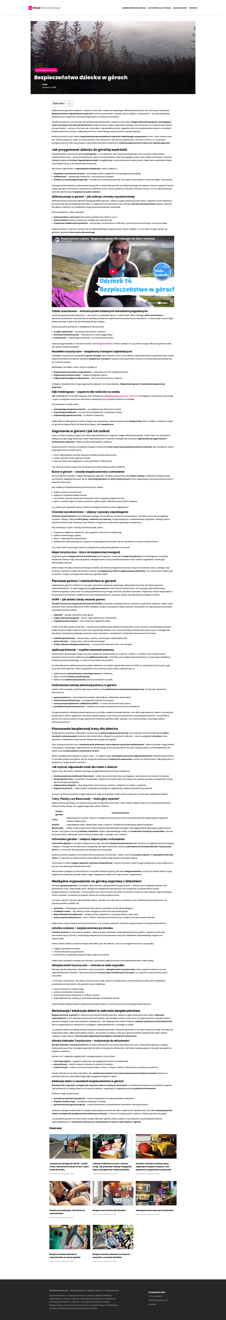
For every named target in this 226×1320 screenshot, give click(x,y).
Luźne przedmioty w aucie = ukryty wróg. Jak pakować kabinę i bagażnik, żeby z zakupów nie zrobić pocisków (112, 1166)
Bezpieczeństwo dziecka (134, 8)
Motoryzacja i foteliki (160, 8)
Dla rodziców (180, 8)
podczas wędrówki (121, 396)
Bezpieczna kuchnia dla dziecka (109, 1210)
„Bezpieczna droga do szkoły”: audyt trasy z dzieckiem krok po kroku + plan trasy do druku (69, 1166)
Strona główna (156, 1296)
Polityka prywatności (158, 1300)
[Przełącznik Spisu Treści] (68, 104)
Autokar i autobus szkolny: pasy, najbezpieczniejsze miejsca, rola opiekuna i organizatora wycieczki (153, 1166)
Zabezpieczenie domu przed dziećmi (154, 1210)
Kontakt (193, 8)
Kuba (63, 1174)
